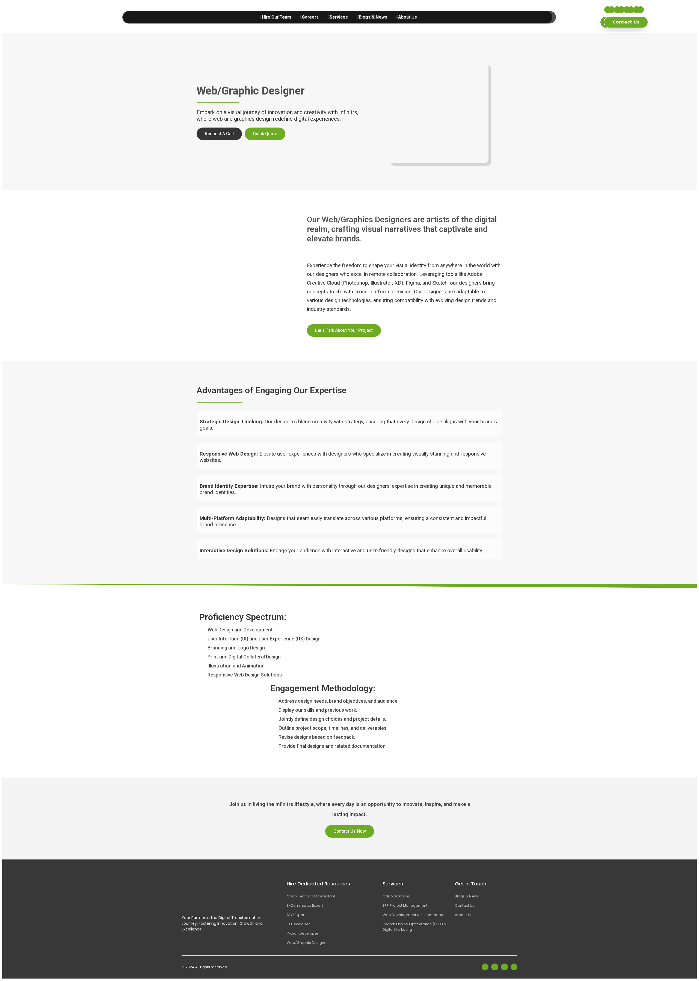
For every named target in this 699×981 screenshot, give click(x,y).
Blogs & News (373, 17)
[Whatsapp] (640, 9)
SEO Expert (296, 914)
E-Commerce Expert (305, 905)
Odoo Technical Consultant (311, 896)
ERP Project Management (405, 905)
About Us (407, 17)
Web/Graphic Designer (307, 942)
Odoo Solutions (396, 896)
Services (339, 17)
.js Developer (298, 924)
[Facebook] (611, 9)
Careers (310, 17)
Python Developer (302, 933)
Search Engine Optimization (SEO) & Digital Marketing (414, 926)
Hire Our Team (276, 17)
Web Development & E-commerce (414, 914)
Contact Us (464, 905)
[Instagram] (630, 9)
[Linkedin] (621, 9)
